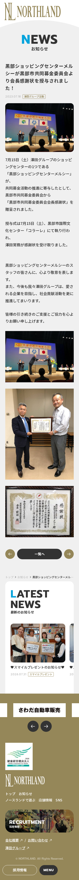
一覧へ (40, 553)
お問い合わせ (38, 840)
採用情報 (20, 870)
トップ (9, 577)
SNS (59, 799)
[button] (33, 726)
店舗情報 (45, 799)
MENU (48, 870)
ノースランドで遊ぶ (20, 799)
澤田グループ (15, 847)
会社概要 (12, 840)
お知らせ (22, 577)
